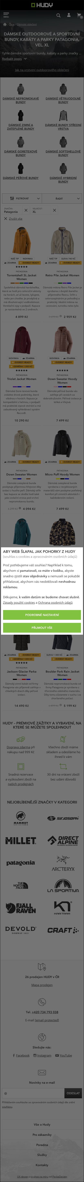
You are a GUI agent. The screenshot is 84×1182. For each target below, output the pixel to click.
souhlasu (7, 1107)
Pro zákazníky (42, 1134)
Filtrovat (22, 198)
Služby (42, 1155)
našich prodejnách (21, 784)
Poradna (42, 1145)
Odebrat (25, 210)
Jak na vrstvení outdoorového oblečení (42, 70)
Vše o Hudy (42, 1124)
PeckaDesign (59, 1177)
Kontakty (42, 1165)
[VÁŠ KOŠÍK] (79, 15)
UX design (23, 1177)
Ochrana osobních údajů (55, 602)
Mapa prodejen (42, 985)
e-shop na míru (39, 1177)
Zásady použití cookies (19, 602)
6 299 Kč (13, 509)
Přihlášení (69, 15)
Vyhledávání (58, 15)
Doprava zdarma (18, 747)
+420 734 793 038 (45, 1012)
